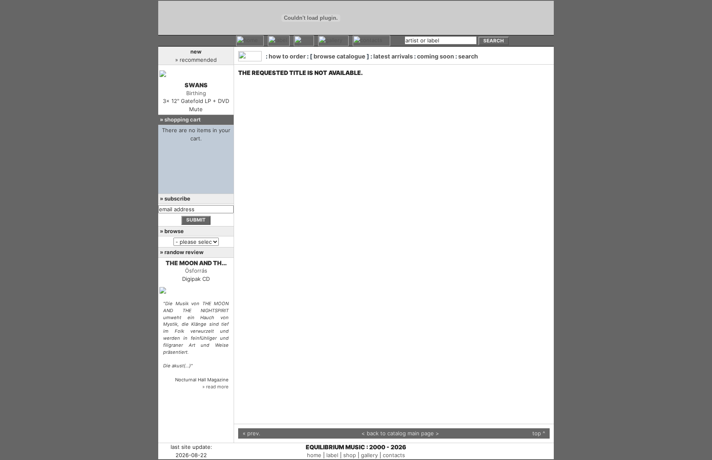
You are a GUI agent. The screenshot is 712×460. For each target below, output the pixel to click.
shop (349, 455)
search (468, 56)
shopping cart (182, 119)
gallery (369, 455)
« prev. (251, 433)
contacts (394, 455)
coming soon (435, 56)
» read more (215, 387)
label (332, 455)
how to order (287, 56)
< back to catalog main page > (400, 433)
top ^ (538, 433)
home (314, 455)
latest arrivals (393, 56)
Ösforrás (196, 270)
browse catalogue (339, 56)
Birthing (196, 93)
